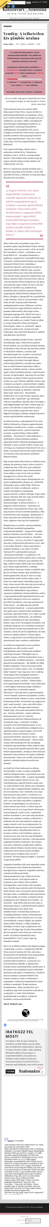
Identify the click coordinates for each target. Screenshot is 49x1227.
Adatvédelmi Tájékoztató (24, 1220)
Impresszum (24, 1216)
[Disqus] (24, 1106)
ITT (18, 82)
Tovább (10, 1071)
